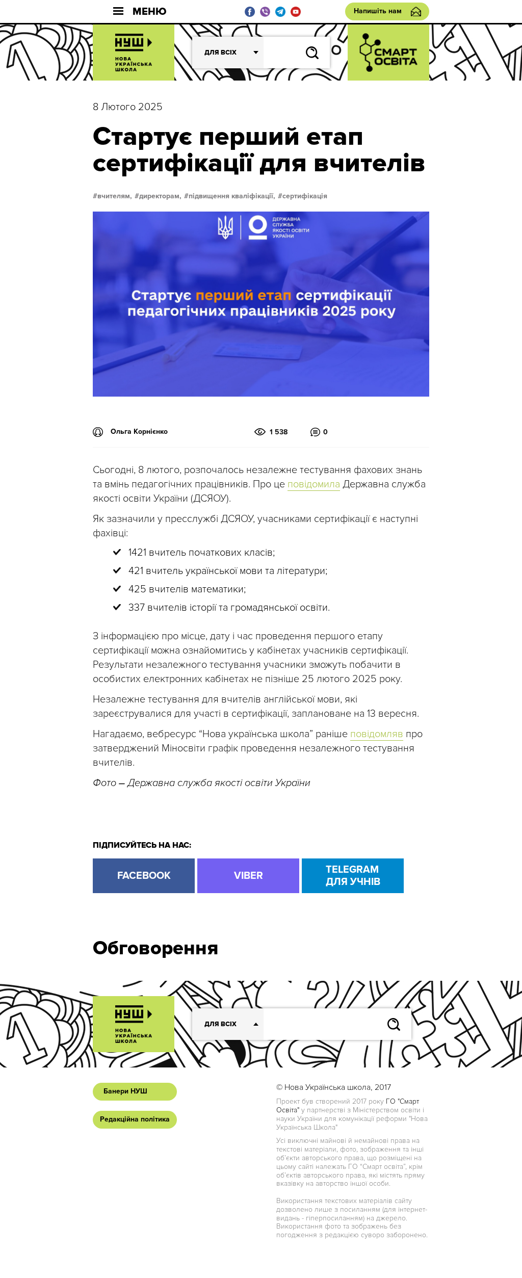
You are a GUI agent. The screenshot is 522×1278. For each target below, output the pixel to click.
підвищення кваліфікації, (232, 196)
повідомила (314, 484)
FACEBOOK (144, 876)
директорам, (160, 196)
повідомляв (376, 734)
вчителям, (114, 196)
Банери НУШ (125, 1091)
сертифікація (304, 196)
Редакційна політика (135, 1119)
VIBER (248, 876)
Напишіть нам (378, 11)
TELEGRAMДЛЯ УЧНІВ (353, 876)
